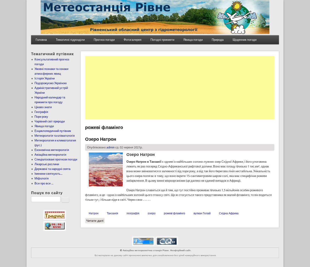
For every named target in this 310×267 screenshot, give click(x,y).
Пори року (41, 116)
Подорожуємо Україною (50, 83)
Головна (41, 39)
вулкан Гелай (202, 213)
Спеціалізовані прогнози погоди (55, 159)
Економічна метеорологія (51, 150)
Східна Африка (229, 213)
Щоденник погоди (244, 39)
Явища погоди (193, 39)
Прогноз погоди (104, 39)
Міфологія (41, 178)
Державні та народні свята (52, 169)
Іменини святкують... (48, 173)
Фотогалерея (132, 39)
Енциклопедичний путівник (52, 131)
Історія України (44, 78)
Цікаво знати (43, 107)
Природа (218, 39)
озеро (151, 213)
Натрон (93, 213)
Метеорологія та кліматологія (54, 135)
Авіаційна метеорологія (50, 154)
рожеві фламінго (174, 213)
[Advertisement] (179, 87)
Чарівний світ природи (49, 121)
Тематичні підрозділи (70, 39)
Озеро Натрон (100, 139)
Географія (41, 112)
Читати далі (95, 220)
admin (110, 147)
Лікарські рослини (46, 164)
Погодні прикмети (162, 39)
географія (133, 213)
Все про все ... (43, 183)
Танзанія (112, 213)
